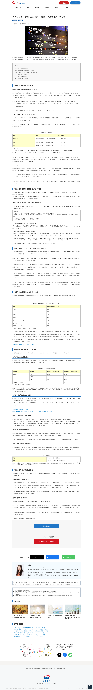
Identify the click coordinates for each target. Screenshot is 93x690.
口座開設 (64, 3)
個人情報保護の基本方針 (47, 668)
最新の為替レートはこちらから (20, 409)
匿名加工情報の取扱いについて (60, 668)
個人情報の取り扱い (36, 668)
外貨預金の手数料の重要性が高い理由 (24, 70)
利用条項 (64, 671)
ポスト (36, 557)
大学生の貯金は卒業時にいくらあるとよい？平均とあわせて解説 (29, 635)
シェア (52, 557)
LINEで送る (68, 557)
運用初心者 (18, 7)
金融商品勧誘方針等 (31, 671)
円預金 (27, 7)
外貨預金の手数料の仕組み (21, 69)
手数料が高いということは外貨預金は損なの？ (26, 72)
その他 (66, 7)
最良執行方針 (39, 671)
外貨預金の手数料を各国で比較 (23, 74)
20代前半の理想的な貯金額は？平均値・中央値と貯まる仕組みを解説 (31, 631)
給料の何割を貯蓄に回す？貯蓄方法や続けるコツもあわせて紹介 (29, 633)
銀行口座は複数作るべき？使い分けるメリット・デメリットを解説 (30, 629)
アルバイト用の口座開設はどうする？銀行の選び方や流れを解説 (29, 627)
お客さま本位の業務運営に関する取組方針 (52, 671)
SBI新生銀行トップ (75, 3)
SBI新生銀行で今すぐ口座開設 (46, 541)
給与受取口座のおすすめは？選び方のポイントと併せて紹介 (28, 637)
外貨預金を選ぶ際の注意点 (21, 78)
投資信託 (57, 7)
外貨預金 (37, 7)
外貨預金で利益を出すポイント (23, 76)
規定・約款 (28, 668)
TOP (16, 662)
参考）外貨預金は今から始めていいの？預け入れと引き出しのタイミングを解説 (32, 411)
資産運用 (47, 7)
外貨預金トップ (46, 526)
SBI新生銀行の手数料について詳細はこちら (23, 344)
